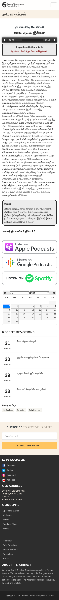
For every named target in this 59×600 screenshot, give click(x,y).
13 (40, 310)
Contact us (8, 554)
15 (55, 310)
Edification (21, 410)
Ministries (7, 515)
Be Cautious (8, 410)
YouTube (10, 479)
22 (55, 314)
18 (24, 314)
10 (17, 310)
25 (24, 318)
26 (33, 318)
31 (17, 322)
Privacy (6, 528)
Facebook (10, 464)
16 (9, 314)
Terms (6, 558)
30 (9, 322)
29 (55, 318)
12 (33, 310)
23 (9, 318)
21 (47, 314)
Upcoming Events (11, 510)
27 (40, 318)
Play (4, 40)
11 (24, 310)
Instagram (10, 474)
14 (47, 310)
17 (17, 314)
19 (33, 314)
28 (47, 318)
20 (40, 314)
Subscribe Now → (29, 445)
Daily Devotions (10, 545)
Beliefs (6, 519)
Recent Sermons (10, 549)
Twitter (9, 469)
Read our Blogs (10, 524)
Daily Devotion (34, 410)
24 (17, 318)
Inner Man (7, 540)
